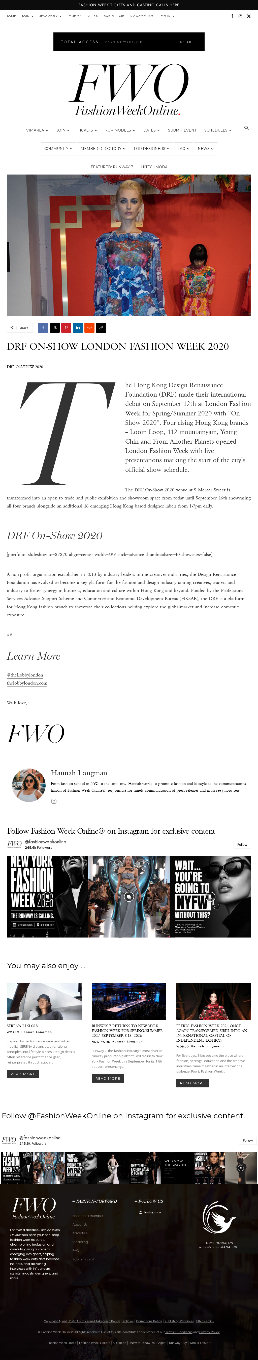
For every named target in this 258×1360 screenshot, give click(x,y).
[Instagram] (240, 16)
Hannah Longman (79, 773)
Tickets (85, 130)
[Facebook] (232, 16)
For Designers (149, 148)
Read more (23, 1074)
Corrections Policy (149, 1321)
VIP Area (35, 130)
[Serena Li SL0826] (44, 1001)
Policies (128, 1321)
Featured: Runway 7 (112, 167)
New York (48, 16)
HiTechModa (154, 167)
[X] (248, 16)
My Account (141, 16)
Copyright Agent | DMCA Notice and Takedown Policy (82, 1321)
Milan (93, 16)
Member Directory (101, 148)
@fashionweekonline (46, 841)
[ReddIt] (89, 328)
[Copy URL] (101, 328)
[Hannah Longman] (29, 787)
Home (11, 16)
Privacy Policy (209, 1332)
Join (25, 16)
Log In (164, 16)
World (13, 1032)
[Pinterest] (66, 328)
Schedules (216, 130)
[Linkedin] (78, 328)
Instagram (152, 1212)
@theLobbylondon (25, 675)
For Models (118, 130)
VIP (122, 16)
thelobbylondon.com (27, 683)
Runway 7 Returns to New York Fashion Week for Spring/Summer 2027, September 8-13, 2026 (127, 1031)
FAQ (181, 148)
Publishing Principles (179, 1321)
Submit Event (182, 130)
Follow (242, 844)
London (74, 16)
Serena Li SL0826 (23, 1026)
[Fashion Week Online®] (129, 91)
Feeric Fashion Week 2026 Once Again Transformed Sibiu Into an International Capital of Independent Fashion (211, 1033)
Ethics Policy (205, 1321)
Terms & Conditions (178, 1332)
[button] (246, 128)
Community (56, 148)
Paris (109, 16)
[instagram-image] (47, 897)
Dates (149, 130)
